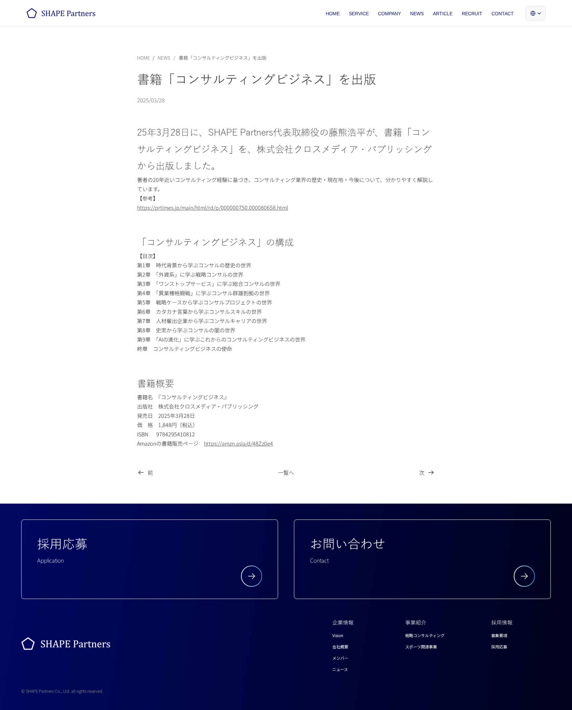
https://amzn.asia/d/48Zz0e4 (238, 443)
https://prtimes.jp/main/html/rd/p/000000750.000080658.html (212, 207)
